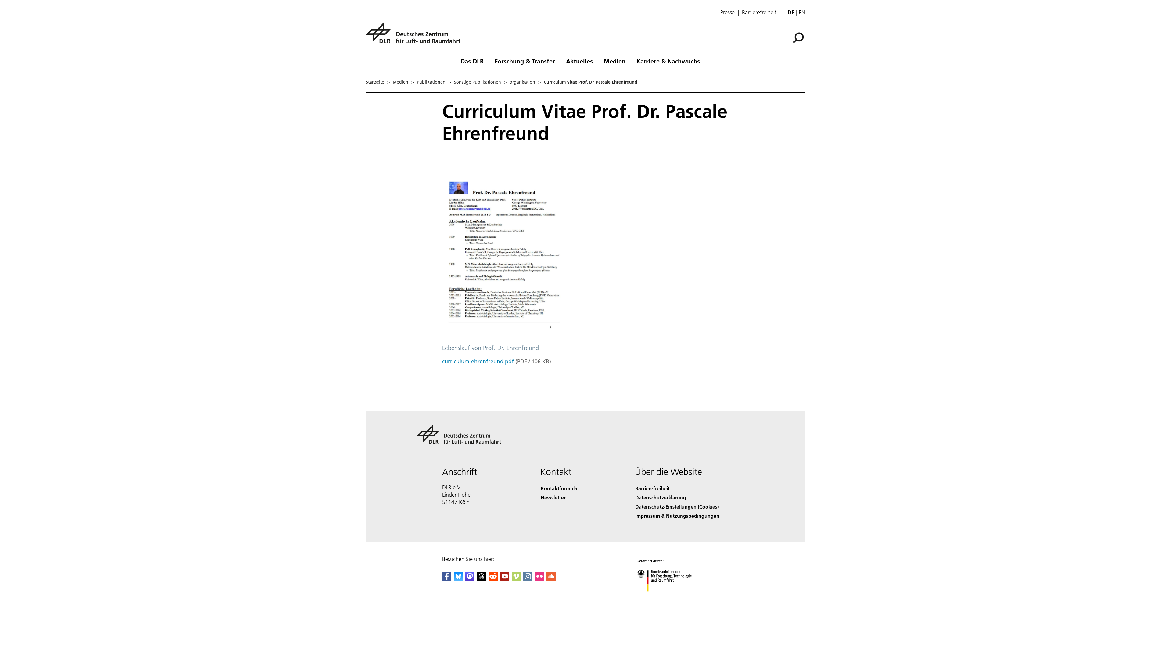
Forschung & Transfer (525, 61)
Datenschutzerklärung (660, 497)
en (802, 12)
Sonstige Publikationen (477, 82)
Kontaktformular (560, 488)
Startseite (375, 82)
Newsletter (553, 497)
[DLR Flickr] (539, 578)
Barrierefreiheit (759, 12)
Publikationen (431, 82)
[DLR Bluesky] (458, 578)
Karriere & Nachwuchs (668, 61)
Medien (614, 61)
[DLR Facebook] (446, 578)
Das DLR (472, 61)
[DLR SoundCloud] (551, 578)
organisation (522, 82)
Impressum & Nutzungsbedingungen (677, 516)
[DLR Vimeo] (516, 578)
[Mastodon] (469, 578)
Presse (727, 12)
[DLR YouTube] (504, 578)
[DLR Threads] (481, 578)
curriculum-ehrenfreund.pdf (478, 361)
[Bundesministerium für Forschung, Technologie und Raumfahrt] (670, 597)
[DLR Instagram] (527, 578)
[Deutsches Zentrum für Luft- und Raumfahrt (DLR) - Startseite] (415, 36)
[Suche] (799, 37)
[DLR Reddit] (493, 578)
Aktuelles (579, 61)
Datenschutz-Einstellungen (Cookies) (677, 506)
